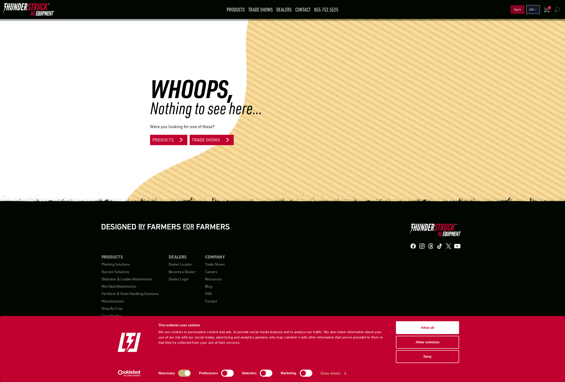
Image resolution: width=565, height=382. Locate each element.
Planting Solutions (116, 264)
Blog (208, 286)
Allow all (427, 327)
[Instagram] (422, 246)
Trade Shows (260, 9)
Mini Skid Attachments (119, 286)
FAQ (208, 293)
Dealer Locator (180, 264)
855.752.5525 (326, 9)
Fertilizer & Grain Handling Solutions (130, 293)
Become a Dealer (182, 272)
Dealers (284, 9)
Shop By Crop (112, 308)
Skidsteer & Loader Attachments (127, 279)
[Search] (557, 9)
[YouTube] (457, 246)
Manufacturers (113, 301)
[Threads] (431, 246)
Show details (330, 373)
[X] (448, 246)
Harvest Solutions (115, 272)
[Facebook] (413, 246)
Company (215, 257)
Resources (213, 279)
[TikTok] (440, 246)
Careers (211, 272)
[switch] (227, 373)
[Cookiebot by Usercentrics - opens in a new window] (129, 373)
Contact (303, 9)
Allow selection (428, 342)
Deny (427, 356)
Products (236, 9)
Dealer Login (179, 279)
